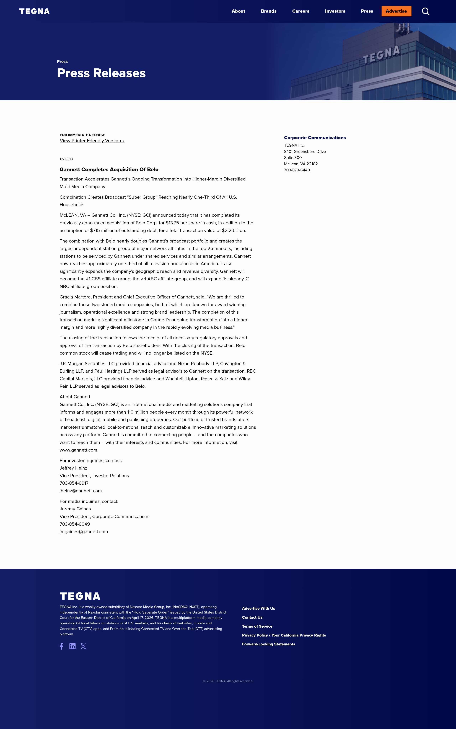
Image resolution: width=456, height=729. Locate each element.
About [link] (238, 11)
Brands (269, 11)
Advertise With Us (258, 608)
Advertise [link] (396, 11)
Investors (335, 11)
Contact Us (252, 617)
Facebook (64, 646)
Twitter (86, 646)
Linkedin (74, 646)
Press (367, 11)
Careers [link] (300, 11)
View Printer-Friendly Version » (92, 140)
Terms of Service (257, 626)
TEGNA (83, 596)
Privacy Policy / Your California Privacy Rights (284, 635)
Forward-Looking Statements (268, 644)
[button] (426, 11)
